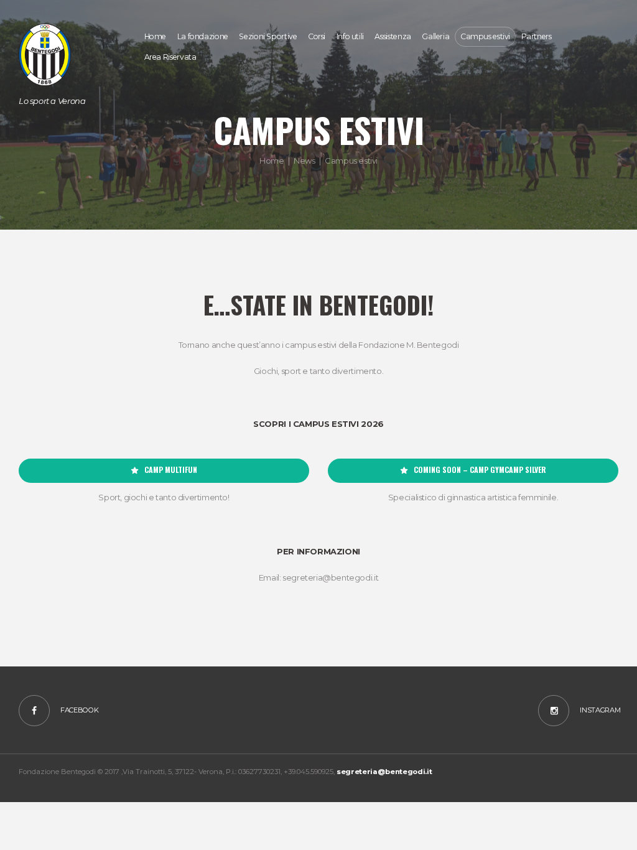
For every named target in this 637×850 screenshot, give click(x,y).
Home (271, 161)
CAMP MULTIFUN (170, 469)
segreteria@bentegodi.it (384, 771)
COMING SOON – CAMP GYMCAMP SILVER (480, 469)
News (304, 161)
